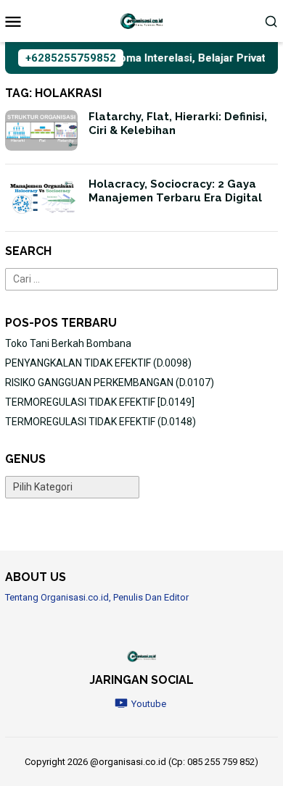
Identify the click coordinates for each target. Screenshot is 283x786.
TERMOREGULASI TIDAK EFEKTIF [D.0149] (99, 402)
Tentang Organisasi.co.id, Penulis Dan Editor (97, 597)
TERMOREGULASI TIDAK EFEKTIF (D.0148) (100, 421)
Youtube (148, 703)
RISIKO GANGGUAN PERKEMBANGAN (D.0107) (109, 382)
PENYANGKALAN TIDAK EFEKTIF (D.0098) (98, 363)
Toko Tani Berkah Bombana (68, 343)
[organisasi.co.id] (141, 20)
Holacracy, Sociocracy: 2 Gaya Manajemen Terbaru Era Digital (175, 191)
